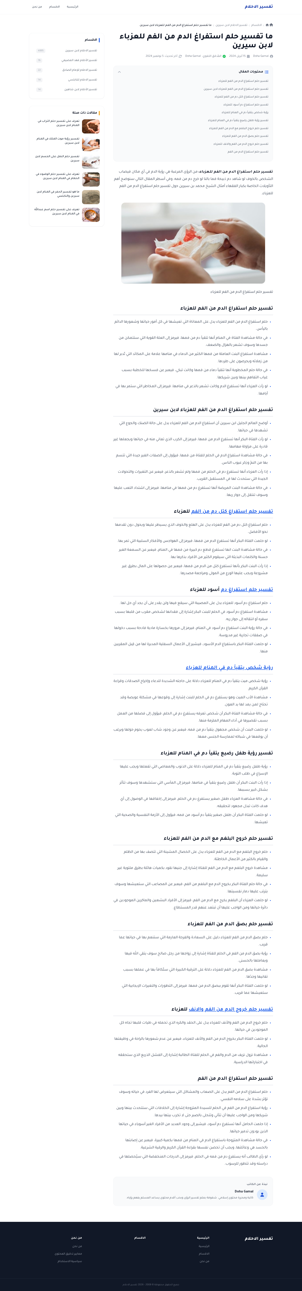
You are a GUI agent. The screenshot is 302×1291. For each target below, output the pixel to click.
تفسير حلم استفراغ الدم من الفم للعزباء (243, 81)
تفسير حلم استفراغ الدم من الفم (248, 152)
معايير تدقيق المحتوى (68, 1254)
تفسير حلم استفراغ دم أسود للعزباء (246, 105)
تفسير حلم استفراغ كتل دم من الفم (232, 512)
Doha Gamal (261, 56)
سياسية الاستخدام (70, 1261)
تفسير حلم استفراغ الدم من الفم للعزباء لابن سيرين (236, 89)
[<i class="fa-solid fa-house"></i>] (269, 25)
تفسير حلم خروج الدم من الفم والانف (231, 1010)
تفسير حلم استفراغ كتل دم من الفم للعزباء (241, 97)
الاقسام (54, 7)
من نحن (37, 7)
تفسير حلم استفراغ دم (247, 590)
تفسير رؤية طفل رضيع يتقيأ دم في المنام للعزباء (238, 120)
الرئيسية (72, 7)
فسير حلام (259, 7)
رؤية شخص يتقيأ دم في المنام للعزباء (245, 112)
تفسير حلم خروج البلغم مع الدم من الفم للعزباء (238, 128)
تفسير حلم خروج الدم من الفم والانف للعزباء (241, 144)
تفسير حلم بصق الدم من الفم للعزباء (245, 136)
